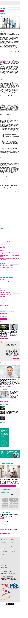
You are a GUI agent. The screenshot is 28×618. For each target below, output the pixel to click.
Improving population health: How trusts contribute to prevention (9, 247)
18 (12, 501)
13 (16, 500)
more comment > (4, 338)
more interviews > (4, 401)
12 (14, 500)
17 (9, 501)
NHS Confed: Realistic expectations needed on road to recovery (9, 253)
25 (12, 503)
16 (7, 501)
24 (9, 503)
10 (9, 500)
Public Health (2, 290)
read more (2, 518)
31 (2, 498)
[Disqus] (10, 210)
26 (14, 503)
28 (2, 505)
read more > (16, 358)
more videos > (3, 313)
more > (11, 336)
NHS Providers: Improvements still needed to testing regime (9, 256)
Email (7, 191)
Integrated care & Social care (5, 294)
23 (7, 503)
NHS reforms (2, 283)
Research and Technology (5, 301)
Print (2, 191)
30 (7, 505)
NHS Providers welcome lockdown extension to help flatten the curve (9, 259)
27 (16, 503)
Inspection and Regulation (5, 292)
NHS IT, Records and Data (5, 305)
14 (2, 501)
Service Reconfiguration (4, 303)
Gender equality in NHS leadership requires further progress (9, 231)
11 (12, 500)
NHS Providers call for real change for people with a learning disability (9, 237)
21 (2, 503)
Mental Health (2, 296)
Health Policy (2, 279)
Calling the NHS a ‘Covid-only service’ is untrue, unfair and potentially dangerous (9, 241)
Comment (17, 191)
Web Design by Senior (5, 599)
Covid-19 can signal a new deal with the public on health (9, 234)
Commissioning (3, 288)
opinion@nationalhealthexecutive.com (12, 188)
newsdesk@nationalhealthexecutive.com (11, 573)
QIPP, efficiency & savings (5, 300)
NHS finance (2, 298)
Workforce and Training (4, 281)
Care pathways (3, 286)
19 (14, 501)
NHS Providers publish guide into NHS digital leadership (8, 250)
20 (16, 501)
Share (11, 191)
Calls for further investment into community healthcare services (8, 244)
